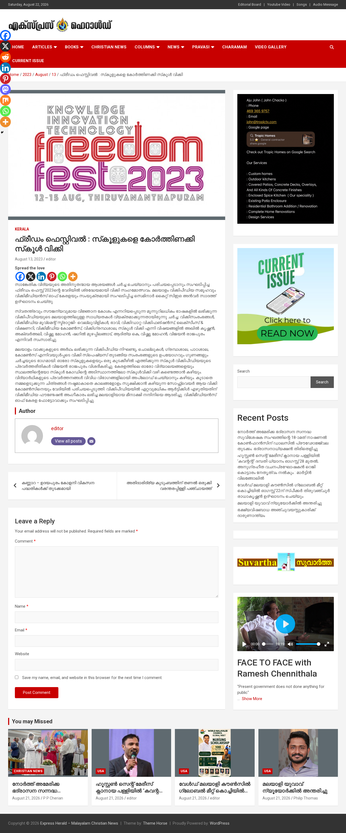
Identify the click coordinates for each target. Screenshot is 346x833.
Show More (252, 698)
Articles (42, 47)
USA (100, 771)
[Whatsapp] (62, 276)
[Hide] (2, 132)
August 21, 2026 (26, 798)
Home (18, 47)
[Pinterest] (51, 276)
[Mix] (5, 100)
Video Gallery (271, 47)
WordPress (219, 823)
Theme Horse (155, 823)
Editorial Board (249, 4)
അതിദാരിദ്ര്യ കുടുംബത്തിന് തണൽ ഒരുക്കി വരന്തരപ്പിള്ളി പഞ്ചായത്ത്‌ (169, 485)
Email (21, 630)
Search (243, 371)
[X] (30, 276)
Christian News (109, 47)
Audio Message (325, 4)
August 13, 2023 (29, 259)
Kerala (22, 229)
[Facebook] (20, 276)
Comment (25, 541)
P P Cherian (53, 798)
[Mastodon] (5, 89)
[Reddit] (5, 57)
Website (22, 653)
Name (21, 606)
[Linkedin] (41, 276)
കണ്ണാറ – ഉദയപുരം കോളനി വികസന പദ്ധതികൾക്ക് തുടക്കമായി (58, 485)
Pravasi (200, 47)
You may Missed (32, 721)
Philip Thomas (306, 798)
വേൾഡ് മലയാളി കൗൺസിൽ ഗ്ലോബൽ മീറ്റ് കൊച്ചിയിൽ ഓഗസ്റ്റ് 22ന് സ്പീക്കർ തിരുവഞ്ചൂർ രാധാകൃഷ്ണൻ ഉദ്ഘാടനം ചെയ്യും (283, 491)
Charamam (234, 47)
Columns (145, 47)
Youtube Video (278, 4)
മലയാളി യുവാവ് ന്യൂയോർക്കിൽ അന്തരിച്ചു (279, 503)
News (173, 47)
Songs (302, 4)
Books (72, 47)
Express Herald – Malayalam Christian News (79, 823)
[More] (73, 276)
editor (51, 259)
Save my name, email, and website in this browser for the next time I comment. (92, 677)
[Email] (91, 441)
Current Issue (28, 60)
